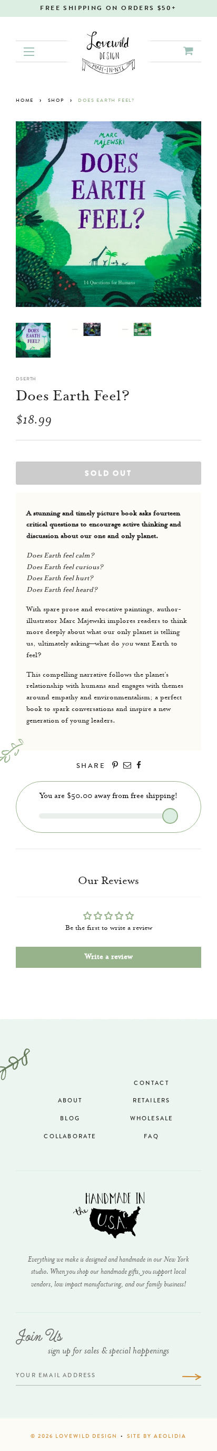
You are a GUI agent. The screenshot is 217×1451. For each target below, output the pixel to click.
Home (25, 101)
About (70, 1101)
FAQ (151, 1137)
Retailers (152, 1101)
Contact (151, 1084)
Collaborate (70, 1137)
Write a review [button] (109, 957)
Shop (56, 101)
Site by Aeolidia (156, 1436)
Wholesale (151, 1119)
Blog (70, 1119)
